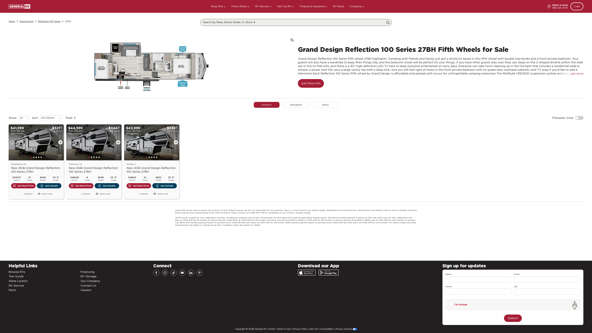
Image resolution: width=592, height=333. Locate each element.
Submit (513, 318)
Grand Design (26, 21)
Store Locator (18, 281)
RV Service (262, 6)
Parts (12, 290)
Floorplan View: (563, 113)
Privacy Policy (300, 329)
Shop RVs (217, 6)
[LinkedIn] (191, 273)
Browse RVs (17, 271)
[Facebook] (156, 273)
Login (577, 6)
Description (296, 100)
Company (355, 6)
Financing (87, 271)
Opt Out (313, 329)
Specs (325, 100)
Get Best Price (26, 181)
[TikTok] (174, 273)
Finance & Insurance (312, 6)
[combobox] (24, 113)
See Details (51, 181)
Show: (13, 113)
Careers (85, 290)
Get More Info (311, 78)
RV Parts (338, 6)
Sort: (35, 113)
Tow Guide (16, 276)
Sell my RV (284, 6)
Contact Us (88, 285)
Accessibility (326, 329)
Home (12, 21)
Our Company (90, 281)
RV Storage (88, 276)
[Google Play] (328, 272)
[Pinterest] (199, 273)
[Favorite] (60, 152)
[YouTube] (182, 273)
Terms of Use (284, 329)
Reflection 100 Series (49, 21)
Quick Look (47, 189)
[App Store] (307, 272)
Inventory (267, 100)
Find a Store (239, 6)
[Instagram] (165, 273)
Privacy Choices (344, 329)
